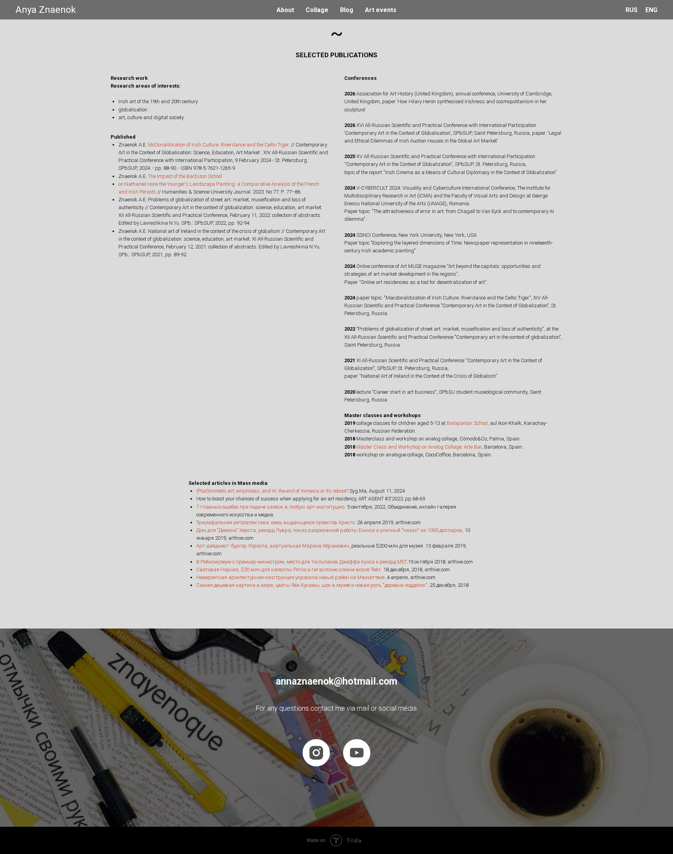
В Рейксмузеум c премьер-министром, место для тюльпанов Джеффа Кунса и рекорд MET (301, 562)
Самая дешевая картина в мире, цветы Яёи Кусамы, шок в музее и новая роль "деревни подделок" (311, 585)
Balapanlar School (467, 423)
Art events (380, 10)
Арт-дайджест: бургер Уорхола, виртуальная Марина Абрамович (272, 546)
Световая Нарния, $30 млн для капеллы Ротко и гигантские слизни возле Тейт (288, 569)
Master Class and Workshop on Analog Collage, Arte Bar (419, 447)
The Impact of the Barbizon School (185, 176)
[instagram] (316, 752)
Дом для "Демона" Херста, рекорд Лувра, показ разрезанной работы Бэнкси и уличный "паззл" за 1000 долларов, (329, 530)
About (285, 10)
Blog (346, 10)
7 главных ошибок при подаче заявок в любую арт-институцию (270, 507)
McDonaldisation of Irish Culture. (184, 145)
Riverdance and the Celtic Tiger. (255, 145)
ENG (651, 10)
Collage (317, 10)
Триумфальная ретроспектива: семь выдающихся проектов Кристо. (276, 522)
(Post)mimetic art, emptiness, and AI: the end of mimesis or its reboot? (272, 491)
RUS (631, 10)
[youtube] (356, 752)
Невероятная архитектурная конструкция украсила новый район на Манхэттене (290, 577)
